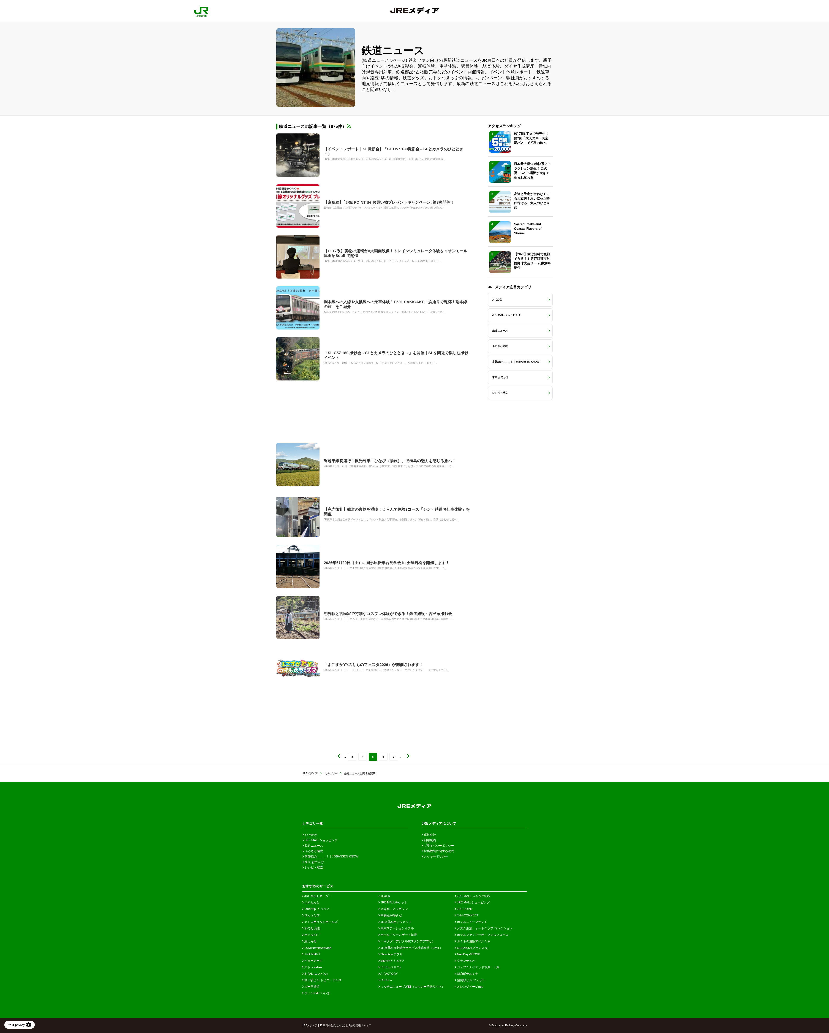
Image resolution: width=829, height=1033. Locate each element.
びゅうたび (312, 915)
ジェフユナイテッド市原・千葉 (477, 967)
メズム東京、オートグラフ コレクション (484, 928)
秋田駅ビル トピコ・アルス (323, 980)
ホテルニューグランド (471, 922)
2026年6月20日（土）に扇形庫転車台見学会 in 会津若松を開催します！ (386, 563)
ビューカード (313, 961)
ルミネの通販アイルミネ (473, 941)
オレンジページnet (469, 986)
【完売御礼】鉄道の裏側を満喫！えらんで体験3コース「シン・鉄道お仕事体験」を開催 (397, 511)
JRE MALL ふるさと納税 (473, 896)
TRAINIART (312, 954)
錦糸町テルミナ (467, 974)
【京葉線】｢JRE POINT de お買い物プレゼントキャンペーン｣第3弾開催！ (389, 202)
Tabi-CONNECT (467, 915)
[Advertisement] (373, 411)
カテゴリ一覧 (312, 823)
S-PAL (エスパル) (316, 974)
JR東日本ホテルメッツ (395, 922)
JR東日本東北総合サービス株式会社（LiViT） (411, 948)
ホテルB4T (311, 935)
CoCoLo (386, 980)
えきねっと (312, 902)
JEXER (385, 896)
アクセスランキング (504, 126)
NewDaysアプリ (391, 954)
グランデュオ (465, 961)
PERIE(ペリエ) (390, 967)
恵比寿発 (310, 941)
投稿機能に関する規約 (438, 851)
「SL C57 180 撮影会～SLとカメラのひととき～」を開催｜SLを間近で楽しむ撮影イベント (396, 355)
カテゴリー (331, 773)
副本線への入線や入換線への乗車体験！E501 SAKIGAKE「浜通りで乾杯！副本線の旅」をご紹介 (395, 304)
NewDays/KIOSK (468, 954)
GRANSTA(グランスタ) (472, 948)
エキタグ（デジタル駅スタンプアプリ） (407, 941)
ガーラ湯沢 (312, 986)
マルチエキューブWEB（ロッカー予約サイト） (412, 986)
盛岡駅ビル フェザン (470, 980)
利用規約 (429, 840)
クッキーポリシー (435, 856)
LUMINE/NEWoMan (317, 948)
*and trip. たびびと (317, 909)
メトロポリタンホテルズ (321, 922)
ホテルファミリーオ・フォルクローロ (482, 935)
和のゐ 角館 (312, 928)
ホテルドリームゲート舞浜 (398, 935)
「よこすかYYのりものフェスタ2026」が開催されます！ (373, 664)
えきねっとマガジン (394, 909)
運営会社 (429, 835)
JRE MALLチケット (393, 902)
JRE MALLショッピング (473, 902)
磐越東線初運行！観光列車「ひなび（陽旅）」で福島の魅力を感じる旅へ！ (390, 461)
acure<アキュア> (392, 961)
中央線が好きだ (391, 915)
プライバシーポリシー (438, 845)
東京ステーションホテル (397, 928)
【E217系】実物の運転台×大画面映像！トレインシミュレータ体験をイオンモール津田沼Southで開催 (395, 253)
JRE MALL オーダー (318, 896)
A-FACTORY (389, 974)
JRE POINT (464, 909)
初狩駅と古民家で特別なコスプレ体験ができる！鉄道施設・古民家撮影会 (388, 614)
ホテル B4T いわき (317, 993)
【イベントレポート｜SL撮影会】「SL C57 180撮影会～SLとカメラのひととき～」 (393, 151)
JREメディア (310, 773)
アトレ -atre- (313, 967)
